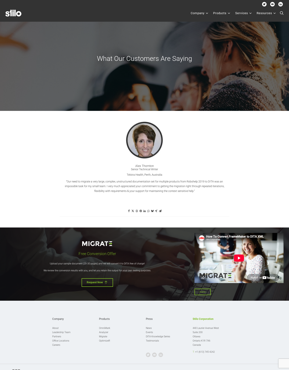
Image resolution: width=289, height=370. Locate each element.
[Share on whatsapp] (148, 211)
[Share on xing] (156, 211)
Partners (56, 336)
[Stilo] (13, 13)
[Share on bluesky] (152, 211)
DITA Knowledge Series (158, 336)
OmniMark (104, 328)
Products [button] (219, 13)
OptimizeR (104, 340)
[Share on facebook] (129, 211)
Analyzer (103, 332)
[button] (282, 13)
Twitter (264, 4)
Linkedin (280, 4)
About (55, 328)
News (149, 328)
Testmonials (152, 340)
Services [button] (241, 13)
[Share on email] (160, 211)
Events (149, 332)
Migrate (103, 336)
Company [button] (197, 13)
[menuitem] (199, 13)
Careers (56, 344)
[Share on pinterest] (140, 211)
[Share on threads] (136, 211)
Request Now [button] (95, 282)
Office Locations (60, 340)
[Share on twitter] (133, 211)
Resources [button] (264, 13)
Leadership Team (61, 332)
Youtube (272, 4)
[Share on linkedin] (144, 211)
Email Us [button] (203, 292)
